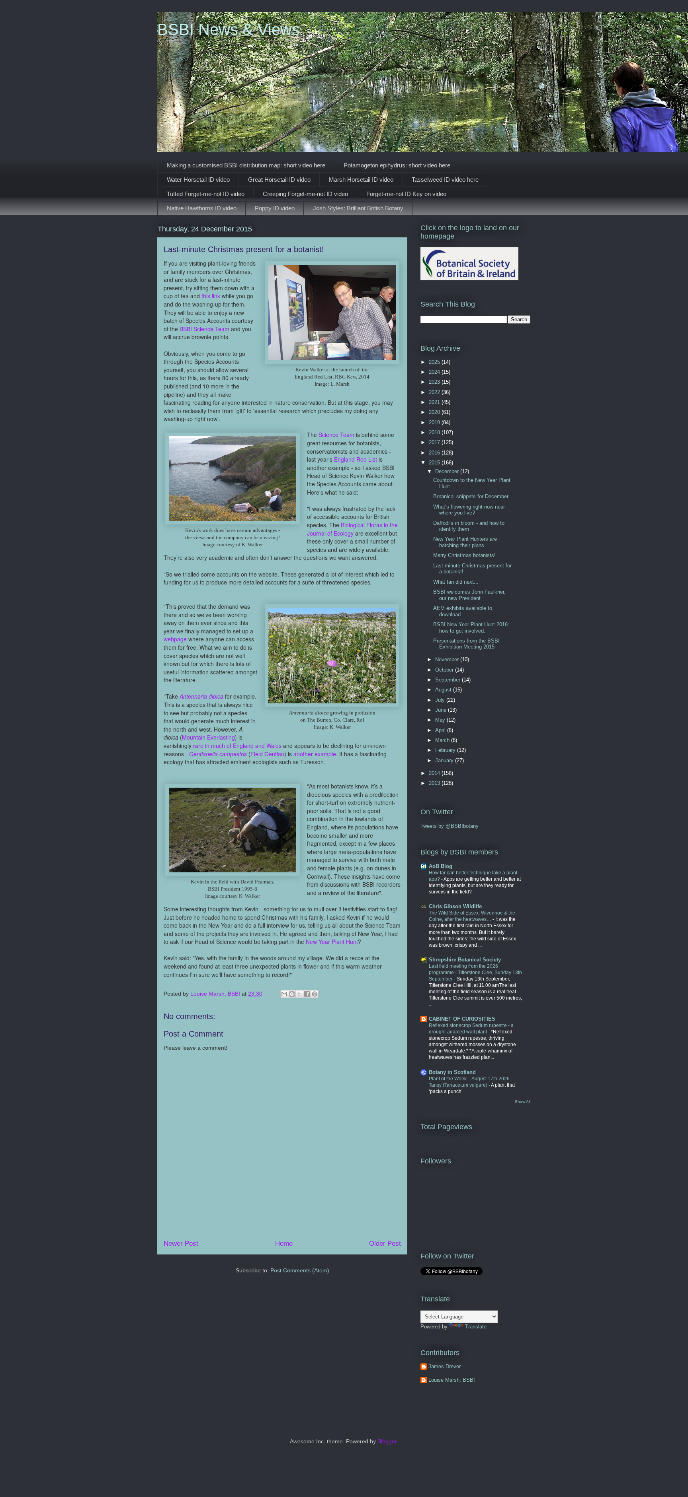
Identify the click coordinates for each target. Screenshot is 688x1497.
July (440, 700)
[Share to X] (299, 994)
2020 (435, 412)
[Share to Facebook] (307, 994)
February (446, 750)
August (444, 690)
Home (284, 1243)
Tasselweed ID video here (445, 179)
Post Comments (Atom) (299, 1270)
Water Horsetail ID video (198, 179)
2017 (435, 442)
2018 (435, 432)
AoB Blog (440, 866)
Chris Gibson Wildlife (455, 906)
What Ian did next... (456, 582)
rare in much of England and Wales (237, 745)
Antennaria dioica (201, 696)
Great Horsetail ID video (279, 179)
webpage (175, 639)
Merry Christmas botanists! (464, 555)
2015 (435, 463)
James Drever (444, 1366)
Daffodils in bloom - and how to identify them (468, 526)
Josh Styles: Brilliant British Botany (358, 208)
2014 (435, 773)
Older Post (385, 1243)
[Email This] (284, 994)
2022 (435, 392)
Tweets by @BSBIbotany (449, 826)
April (441, 730)
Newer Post (181, 1243)
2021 (435, 402)
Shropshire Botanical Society (465, 960)
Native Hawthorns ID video (201, 208)
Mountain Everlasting (208, 737)
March (443, 740)
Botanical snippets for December (470, 496)
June (441, 710)
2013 (435, 783)
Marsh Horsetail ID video (361, 179)
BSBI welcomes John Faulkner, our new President (469, 595)
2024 (435, 372)
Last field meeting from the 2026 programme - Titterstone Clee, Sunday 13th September (475, 972)
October (445, 670)
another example (314, 754)
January (445, 760)
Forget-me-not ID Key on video (406, 193)
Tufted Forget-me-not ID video (205, 193)
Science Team (336, 435)
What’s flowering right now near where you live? (469, 510)
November (447, 659)
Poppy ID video (275, 208)
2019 (435, 422)
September (448, 680)
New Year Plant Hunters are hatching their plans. (465, 542)
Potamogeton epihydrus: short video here (397, 165)
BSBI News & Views (228, 29)
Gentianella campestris (218, 754)
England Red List (356, 459)
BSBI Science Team (204, 329)
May (441, 720)
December (447, 471)
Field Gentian (267, 754)
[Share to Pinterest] (315, 994)
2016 (435, 453)
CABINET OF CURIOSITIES (462, 1019)
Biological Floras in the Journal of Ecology (352, 529)
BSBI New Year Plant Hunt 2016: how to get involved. (471, 627)
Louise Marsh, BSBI (451, 1380)
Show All (522, 1101)
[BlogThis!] (292, 994)
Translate (476, 1327)
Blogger (387, 1441)
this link (210, 296)
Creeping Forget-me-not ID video (305, 193)
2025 (435, 362)
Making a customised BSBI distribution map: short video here (246, 165)
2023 (435, 382)
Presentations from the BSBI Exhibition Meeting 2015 (466, 644)
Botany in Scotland (452, 1072)
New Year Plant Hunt (332, 942)
